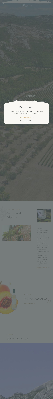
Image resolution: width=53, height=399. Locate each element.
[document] (26, 199)
